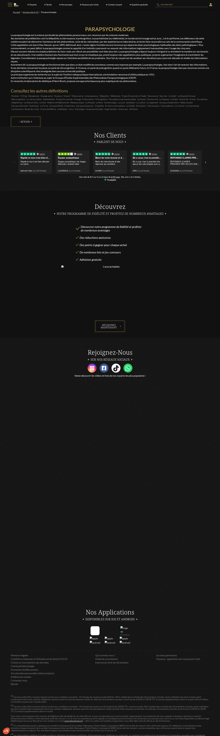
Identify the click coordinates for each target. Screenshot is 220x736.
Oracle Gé (183, 99)
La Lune (121, 102)
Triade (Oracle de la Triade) (134, 96)
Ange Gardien (110, 109)
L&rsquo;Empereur (85, 106)
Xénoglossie (33, 96)
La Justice (140, 102)
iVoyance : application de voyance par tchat (178, 658)
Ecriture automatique (115, 106)
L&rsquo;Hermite (19, 106)
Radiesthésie (49, 99)
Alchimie (133, 109)
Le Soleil (172, 96)
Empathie (99, 106)
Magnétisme (17, 102)
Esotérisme (70, 106)
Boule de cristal (32, 109)
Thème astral (77, 96)
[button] (6, 731)
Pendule (15, 96)
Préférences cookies (21, 676)
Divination (141, 106)
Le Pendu (141, 99)
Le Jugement (152, 102)
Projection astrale (64, 99)
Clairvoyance (153, 106)
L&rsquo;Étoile (56, 106)
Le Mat (43, 102)
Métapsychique (77, 102)
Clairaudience (167, 106)
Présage (77, 99)
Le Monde (90, 102)
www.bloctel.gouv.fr (73, 721)
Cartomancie (17, 109)
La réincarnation (34, 99)
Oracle (192, 99)
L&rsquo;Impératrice (169, 102)
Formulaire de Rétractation (24, 669)
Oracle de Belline (48, 109)
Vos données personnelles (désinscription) (32, 673)
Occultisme (202, 99)
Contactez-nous (19, 680)
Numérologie (110, 102)
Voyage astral (46, 96)
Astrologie (80, 109)
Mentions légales (19, 655)
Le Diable (130, 106)
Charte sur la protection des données (30, 662)
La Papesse (164, 99)
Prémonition (88, 99)
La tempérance (91, 96)
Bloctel (14, 684)
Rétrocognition (18, 99)
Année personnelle (94, 109)
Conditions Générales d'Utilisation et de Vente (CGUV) (39, 658)
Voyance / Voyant (62, 96)
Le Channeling (192, 106)
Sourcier (163, 96)
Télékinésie (115, 96)
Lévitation (130, 102)
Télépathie (104, 96)
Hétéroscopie (186, 102)
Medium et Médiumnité (58, 102)
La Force (44, 106)
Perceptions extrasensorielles (122, 99)
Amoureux (123, 109)
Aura (71, 109)
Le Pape (174, 99)
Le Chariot (180, 106)
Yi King (23, 96)
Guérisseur (34, 106)
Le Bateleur (62, 109)
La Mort (99, 102)
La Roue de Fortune (186, 96)
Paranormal (152, 99)
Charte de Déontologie (22, 666)
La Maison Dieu (31, 102)
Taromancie (153, 96)
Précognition (101, 99)
